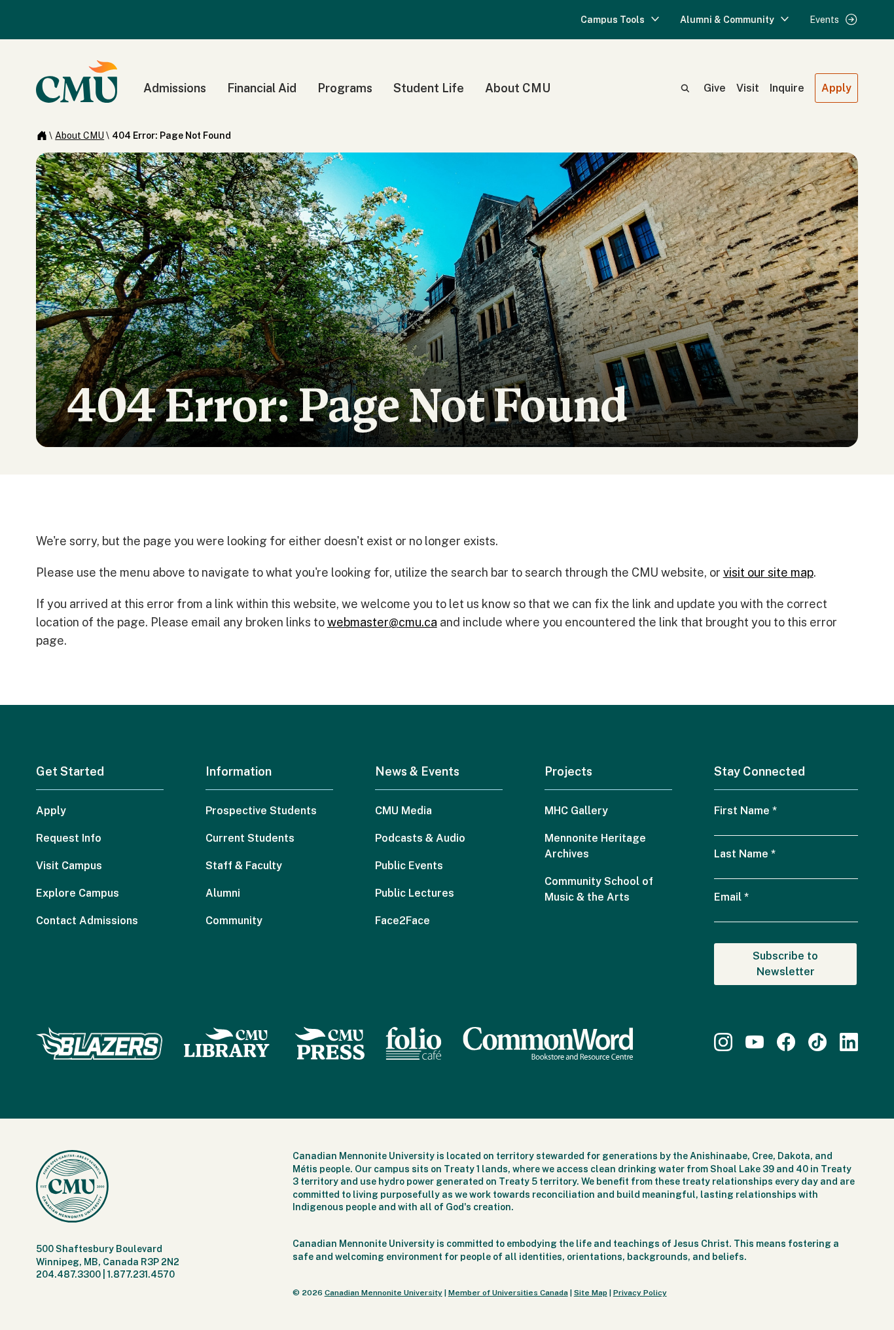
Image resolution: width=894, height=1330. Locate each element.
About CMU (517, 88)
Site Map (590, 1292)
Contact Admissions (87, 920)
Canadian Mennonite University (383, 1292)
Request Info (68, 838)
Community (234, 920)
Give (715, 88)
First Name (745, 810)
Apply (836, 88)
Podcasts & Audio (420, 838)
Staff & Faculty (244, 865)
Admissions (174, 88)
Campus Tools (613, 19)
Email (731, 897)
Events (824, 19)
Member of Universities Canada (508, 1292)
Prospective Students (261, 810)
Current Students (250, 838)
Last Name (745, 854)
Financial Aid (261, 88)
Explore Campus (77, 893)
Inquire (787, 88)
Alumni (223, 893)
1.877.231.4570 (141, 1274)
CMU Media (403, 810)
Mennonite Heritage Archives (595, 846)
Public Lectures (414, 893)
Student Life (428, 88)
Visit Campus (69, 865)
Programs (344, 88)
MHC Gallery (576, 810)
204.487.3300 (68, 1274)
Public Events (409, 865)
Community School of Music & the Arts (599, 889)
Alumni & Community (727, 19)
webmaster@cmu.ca (382, 622)
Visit (747, 88)
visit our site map (768, 572)
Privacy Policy (640, 1292)
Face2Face (402, 920)
